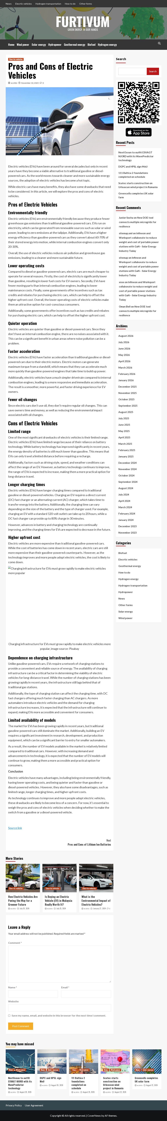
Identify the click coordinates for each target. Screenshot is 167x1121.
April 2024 (124, 500)
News (9, 3)
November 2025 (127, 392)
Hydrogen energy (107, 45)
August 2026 (125, 335)
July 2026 (123, 342)
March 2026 (125, 367)
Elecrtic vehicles (23, 3)
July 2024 (123, 494)
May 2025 (124, 431)
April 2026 (124, 361)
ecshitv (14, 83)
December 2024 (127, 462)
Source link (15, 828)
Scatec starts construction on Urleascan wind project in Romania (138, 185)
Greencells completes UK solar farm (135, 195)
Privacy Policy (14, 1105)
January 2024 (126, 519)
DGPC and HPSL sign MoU (133, 166)
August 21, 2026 (152, 1085)
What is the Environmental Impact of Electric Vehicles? (96, 900)
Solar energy (39, 45)
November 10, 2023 (30, 83)
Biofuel (91, 45)
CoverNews (94, 1115)
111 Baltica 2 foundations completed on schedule (133, 174)
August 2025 (125, 412)
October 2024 (126, 475)
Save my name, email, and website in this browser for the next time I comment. (59, 1015)
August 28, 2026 (25, 1092)
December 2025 (127, 386)
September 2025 (127, 405)
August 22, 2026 (120, 1092)
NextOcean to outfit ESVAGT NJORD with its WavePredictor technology (135, 156)
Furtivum (83, 21)
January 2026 (126, 380)
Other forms (85, 3)
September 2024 (127, 481)
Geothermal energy (74, 45)
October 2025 (126, 399)
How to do (70, 3)
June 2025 (124, 424)
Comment (15, 942)
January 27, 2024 (99, 908)
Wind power (23, 45)
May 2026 (124, 354)
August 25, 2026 (89, 1092)
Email (65, 987)
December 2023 (127, 526)
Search (121, 59)
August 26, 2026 (57, 1085)
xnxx (121, 282)
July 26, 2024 (24, 908)
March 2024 (125, 507)
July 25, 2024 (61, 908)
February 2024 (126, 513)
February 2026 (126, 373)
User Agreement (34, 1105)
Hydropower (54, 45)
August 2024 (125, 488)
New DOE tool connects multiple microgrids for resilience (137, 222)
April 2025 (124, 437)
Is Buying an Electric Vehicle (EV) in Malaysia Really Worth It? (58, 900)
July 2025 (123, 418)
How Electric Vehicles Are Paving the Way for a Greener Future (23, 900)
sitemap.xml (125, 233)
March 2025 (125, 443)
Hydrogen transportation (48, 3)
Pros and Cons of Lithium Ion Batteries (89, 842)
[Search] (159, 43)
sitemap (123, 257)
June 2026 (124, 348)
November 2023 (127, 532)
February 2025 (126, 450)
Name (12, 987)
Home (11, 45)
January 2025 (126, 456)
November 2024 (127, 469)
